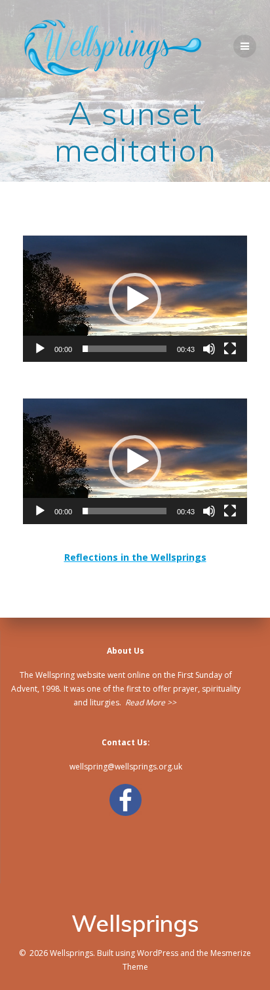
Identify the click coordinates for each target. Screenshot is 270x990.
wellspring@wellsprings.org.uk (125, 766)
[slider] (124, 348)
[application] (135, 298)
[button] (135, 299)
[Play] (40, 348)
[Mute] (209, 348)
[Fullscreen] (230, 348)
